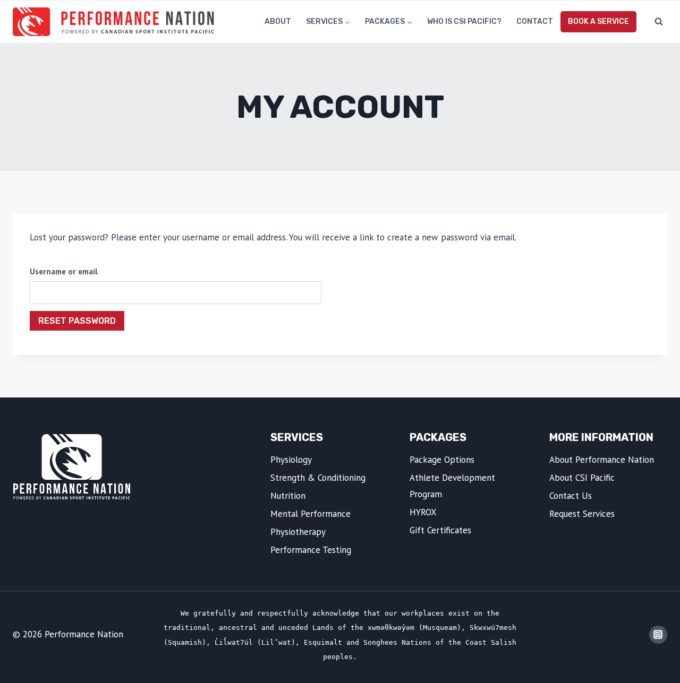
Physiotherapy (298, 532)
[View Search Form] (658, 21)
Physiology (291, 459)
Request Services (582, 514)
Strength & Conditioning (318, 477)
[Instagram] (658, 635)
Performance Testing (310, 550)
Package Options (442, 459)
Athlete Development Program (452, 486)
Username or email (64, 271)
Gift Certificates (440, 530)
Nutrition (287, 496)
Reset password (77, 321)
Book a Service (598, 21)
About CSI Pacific (582, 477)
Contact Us (570, 496)
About (278, 21)
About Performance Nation (601, 459)
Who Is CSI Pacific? (464, 21)
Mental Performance (310, 514)
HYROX (423, 512)
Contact (534, 21)
